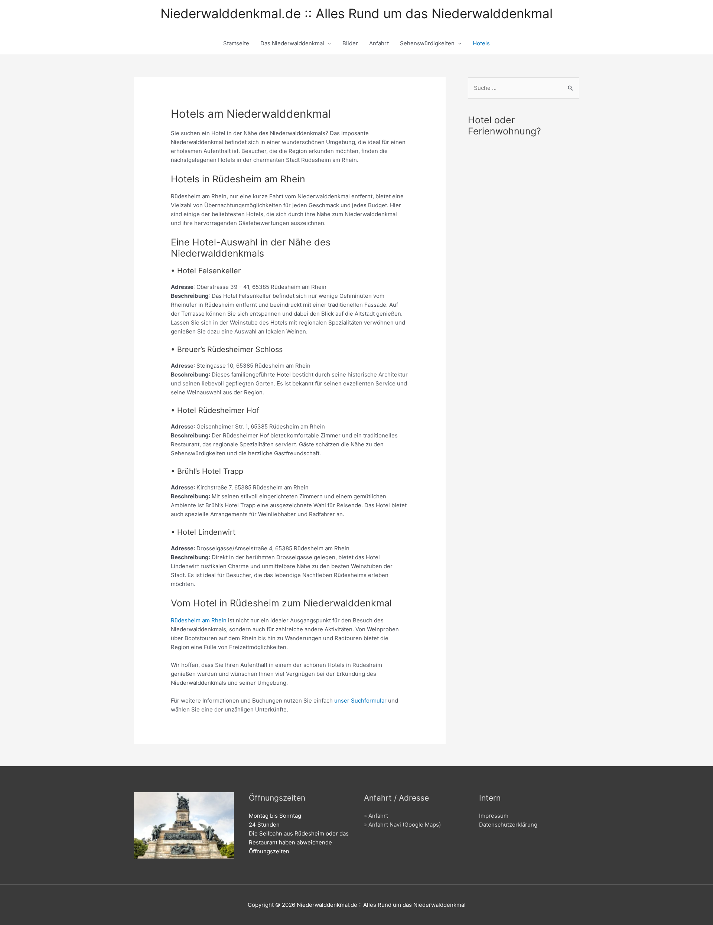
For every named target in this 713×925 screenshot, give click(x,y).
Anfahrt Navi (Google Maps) (404, 824)
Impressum (493, 815)
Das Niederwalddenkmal (292, 43)
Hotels (481, 43)
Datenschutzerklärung (508, 824)
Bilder (350, 43)
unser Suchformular (361, 700)
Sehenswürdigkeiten (427, 43)
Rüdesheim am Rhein (199, 620)
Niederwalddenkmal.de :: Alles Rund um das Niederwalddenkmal (356, 13)
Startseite (236, 43)
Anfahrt (379, 43)
